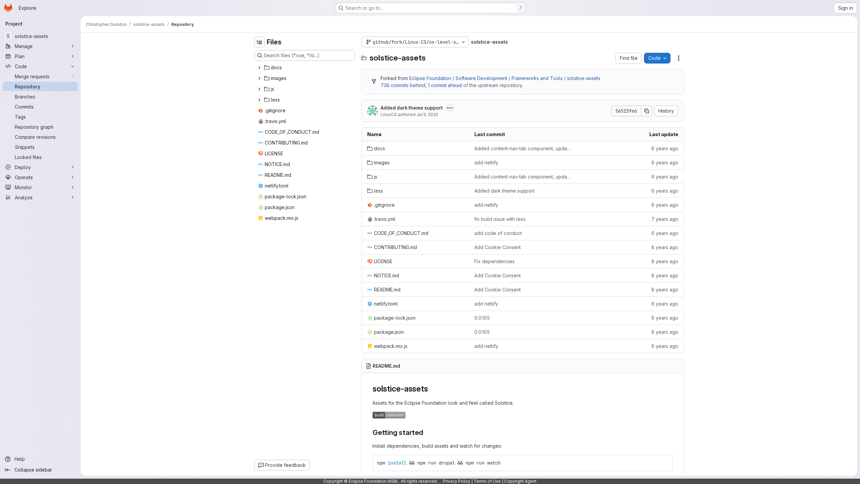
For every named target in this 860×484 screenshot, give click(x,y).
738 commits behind (403, 85)
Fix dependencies (494, 261)
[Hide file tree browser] (259, 42)
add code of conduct (498, 233)
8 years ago (664, 247)
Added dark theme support (412, 108)
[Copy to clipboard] (664, 462)
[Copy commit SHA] (646, 111)
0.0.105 (482, 318)
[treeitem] (305, 67)
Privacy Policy (456, 481)
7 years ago (664, 219)
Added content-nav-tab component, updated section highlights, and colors (522, 148)
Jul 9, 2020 (427, 114)
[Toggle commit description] (449, 108)
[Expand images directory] (259, 78)
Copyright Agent (520, 481)
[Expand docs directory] (259, 68)
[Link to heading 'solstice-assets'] (432, 389)
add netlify (486, 162)
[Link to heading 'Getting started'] (427, 432)
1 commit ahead (445, 85)
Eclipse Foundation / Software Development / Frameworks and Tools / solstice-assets (504, 78)
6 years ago (664, 148)
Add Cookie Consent (497, 247)
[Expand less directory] (259, 100)
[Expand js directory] (259, 89)
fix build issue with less (499, 219)
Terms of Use (487, 481)
